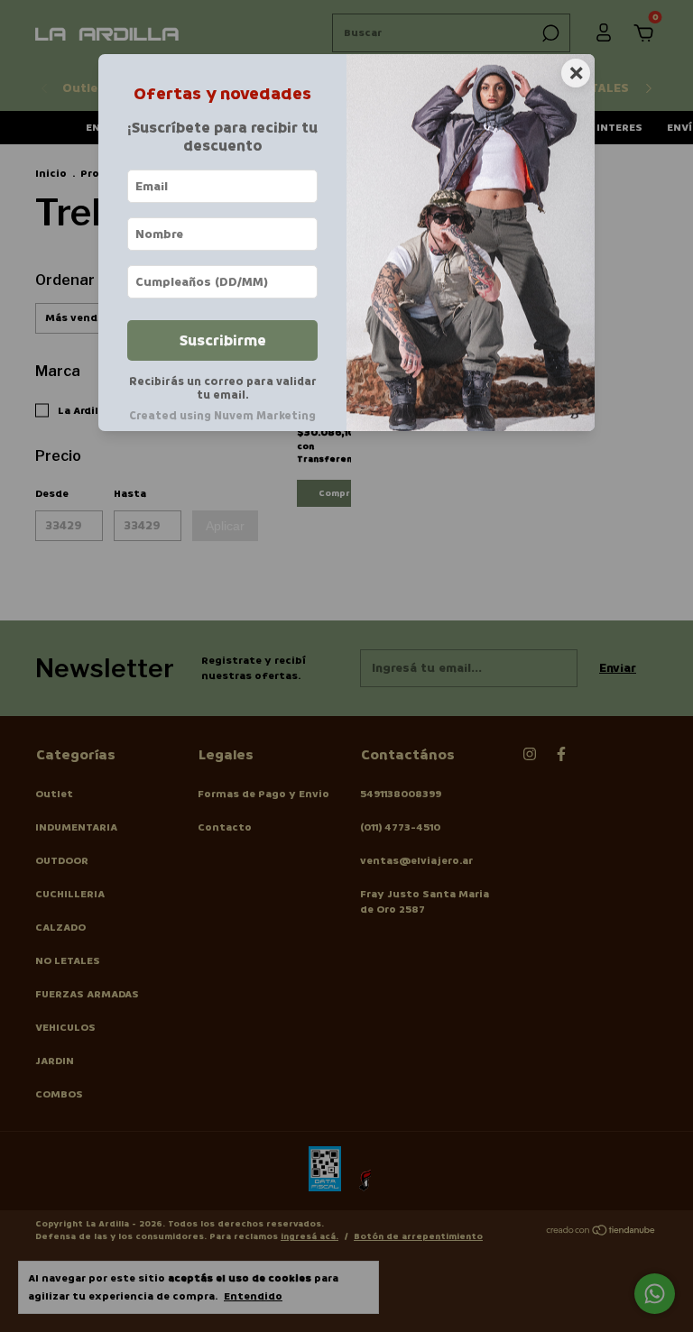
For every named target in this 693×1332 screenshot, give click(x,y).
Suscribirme (223, 340)
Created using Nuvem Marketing (222, 416)
